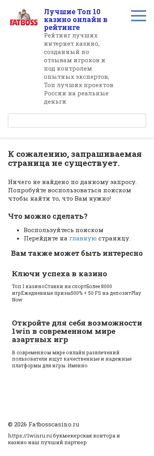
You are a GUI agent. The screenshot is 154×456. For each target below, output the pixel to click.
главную (83, 238)
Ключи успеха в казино (59, 273)
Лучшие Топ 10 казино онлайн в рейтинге (75, 19)
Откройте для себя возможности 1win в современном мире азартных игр (77, 331)
